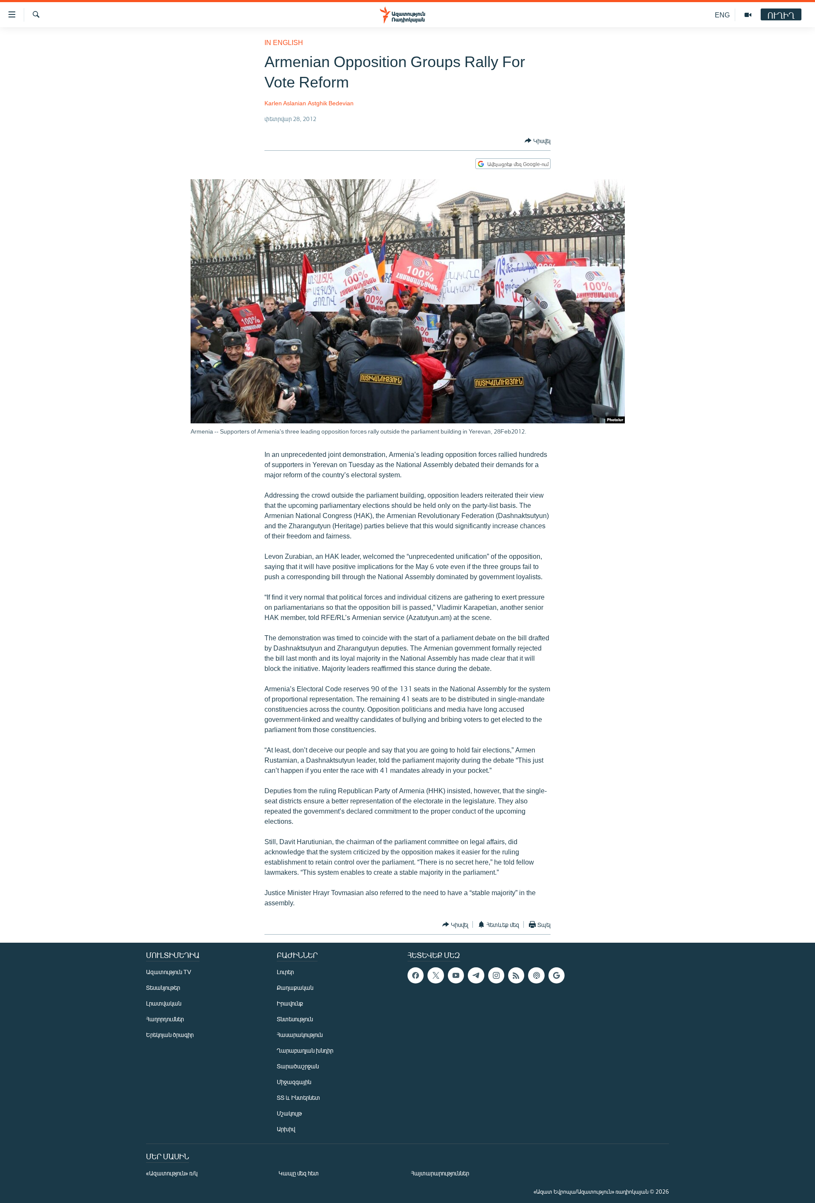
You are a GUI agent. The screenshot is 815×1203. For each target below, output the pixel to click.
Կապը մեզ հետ (298, 1173)
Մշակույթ (289, 1113)
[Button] (538, 140)
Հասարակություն (300, 1034)
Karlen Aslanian (285, 103)
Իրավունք (290, 1003)
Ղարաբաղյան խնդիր (305, 1050)
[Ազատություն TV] (748, 14)
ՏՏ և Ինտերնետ (298, 1097)
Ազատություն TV (168, 971)
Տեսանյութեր (163, 987)
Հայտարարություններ (440, 1173)
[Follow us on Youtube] (456, 975)
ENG (722, 15)
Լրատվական (163, 1003)
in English (283, 42)
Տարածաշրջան (298, 1066)
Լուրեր (285, 971)
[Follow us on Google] (556, 975)
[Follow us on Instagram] (496, 975)
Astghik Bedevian (331, 103)
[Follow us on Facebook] (416, 975)
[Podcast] (536, 975)
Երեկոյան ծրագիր (170, 1034)
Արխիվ (286, 1129)
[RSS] (516, 975)
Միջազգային (294, 1081)
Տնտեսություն (295, 1019)
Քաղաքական (295, 987)
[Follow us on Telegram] (476, 975)
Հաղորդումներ (165, 1019)
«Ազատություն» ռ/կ (171, 1173)
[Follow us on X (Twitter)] (435, 975)
